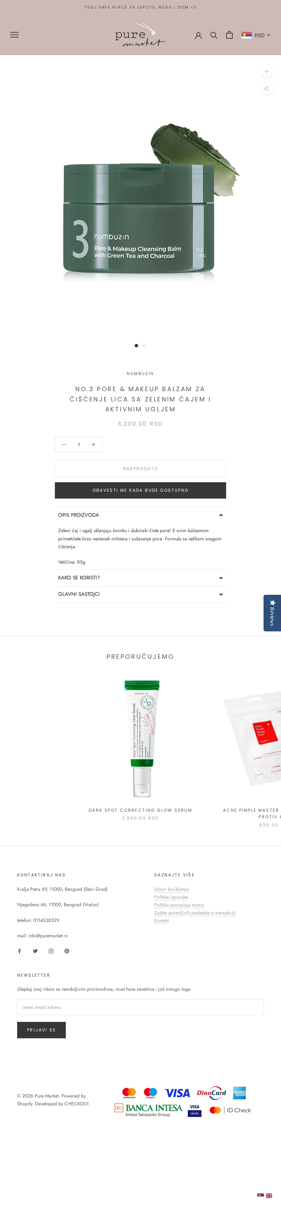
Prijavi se (41, 1030)
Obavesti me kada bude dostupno (141, 490)
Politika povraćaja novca (179, 904)
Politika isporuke (171, 897)
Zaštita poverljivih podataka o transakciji (195, 912)
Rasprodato (140, 469)
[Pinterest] (66, 950)
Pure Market (47, 1095)
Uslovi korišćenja (171, 889)
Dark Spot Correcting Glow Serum (140, 810)
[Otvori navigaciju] (14, 35)
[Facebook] (19, 950)
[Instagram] (51, 950)
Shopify (24, 1103)
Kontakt (161, 920)
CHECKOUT (76, 1103)
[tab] (140, 515)
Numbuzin (140, 373)
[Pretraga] (214, 34)
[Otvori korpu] (229, 35)
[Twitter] (35, 950)
